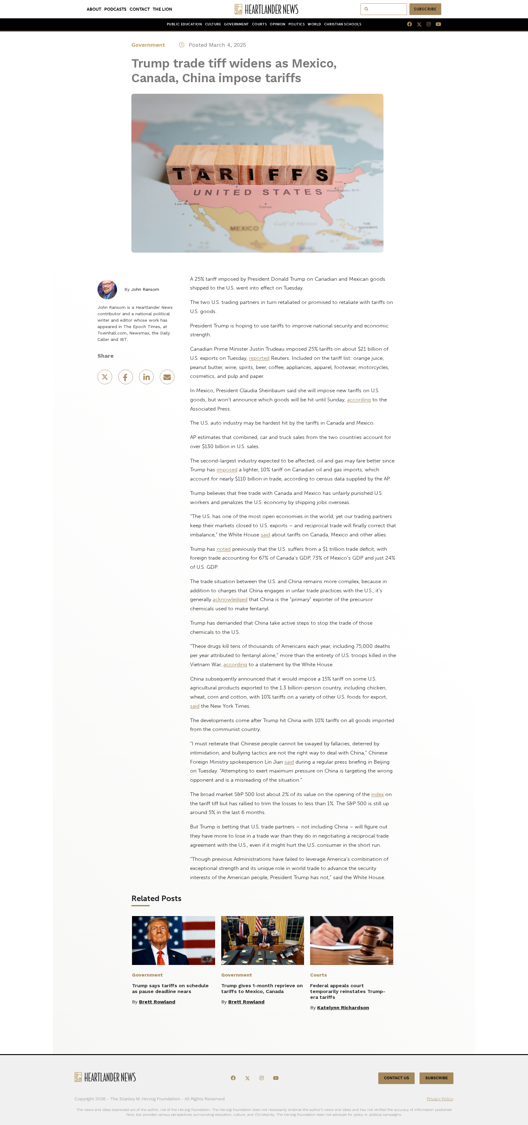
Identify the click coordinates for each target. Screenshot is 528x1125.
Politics (296, 24)
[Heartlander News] (264, 9)
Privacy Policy (440, 1098)
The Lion (162, 9)
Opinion (277, 24)
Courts (259, 24)
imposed (227, 469)
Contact (140, 9)
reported (259, 358)
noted (224, 549)
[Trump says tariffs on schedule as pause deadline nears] (173, 940)
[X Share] (105, 379)
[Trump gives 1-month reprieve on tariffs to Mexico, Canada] (262, 940)
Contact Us (396, 1078)
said (265, 534)
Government (236, 24)
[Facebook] (407, 24)
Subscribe (425, 9)
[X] (417, 24)
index (377, 794)
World (314, 24)
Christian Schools (342, 24)
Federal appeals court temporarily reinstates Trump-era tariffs (347, 991)
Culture (213, 24)
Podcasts (115, 9)
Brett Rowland (157, 1002)
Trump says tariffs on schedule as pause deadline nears (170, 988)
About (94, 9)
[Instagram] (426, 24)
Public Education (184, 24)
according (359, 399)
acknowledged (230, 599)
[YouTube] (436, 24)
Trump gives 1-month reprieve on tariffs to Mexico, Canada (262, 988)
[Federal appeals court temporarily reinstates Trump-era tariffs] (351, 940)
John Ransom (145, 289)
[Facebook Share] (126, 379)
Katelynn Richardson (343, 1007)
